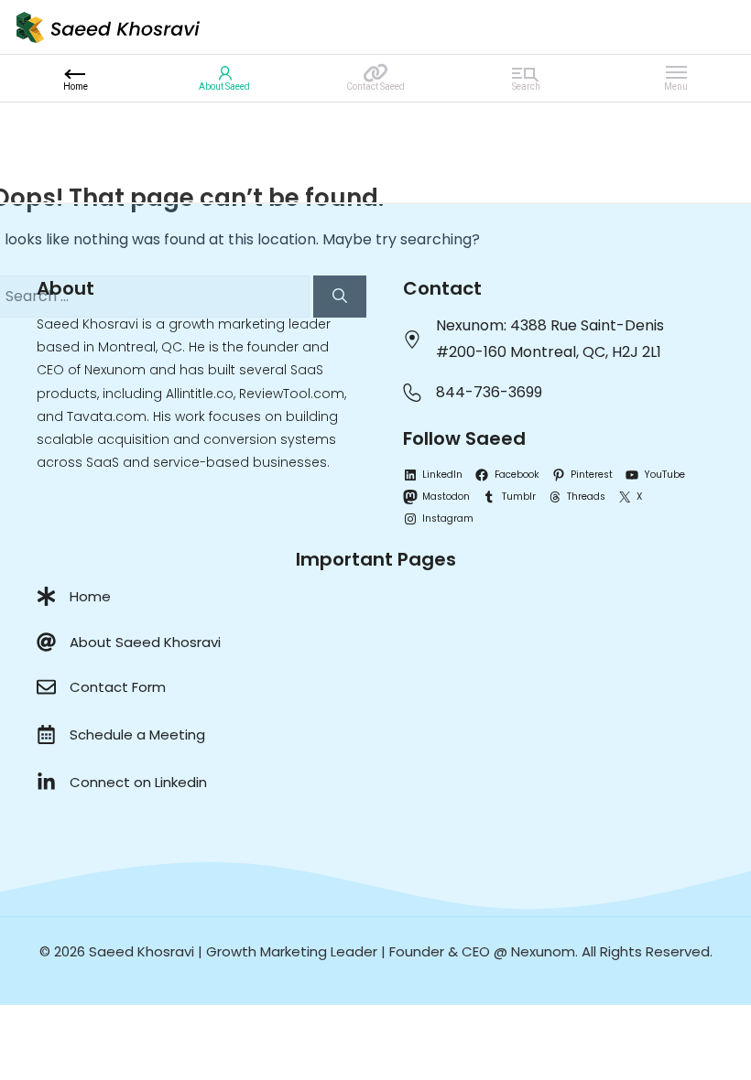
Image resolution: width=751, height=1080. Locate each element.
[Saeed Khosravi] (108, 26)
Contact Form (118, 687)
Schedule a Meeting (137, 734)
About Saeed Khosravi (145, 642)
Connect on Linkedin (138, 782)
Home (90, 596)
